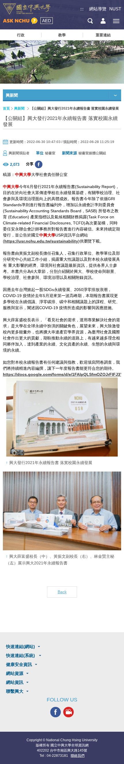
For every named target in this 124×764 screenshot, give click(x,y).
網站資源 (14, 673)
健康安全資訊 (19, 664)
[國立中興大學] (26, 9)
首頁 (6, 108)
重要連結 (103, 35)
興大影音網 (68, 712)
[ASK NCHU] (20, 21)
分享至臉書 (38, 164)
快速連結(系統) (21, 655)
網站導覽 (97, 8)
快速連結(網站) (20, 646)
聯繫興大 (14, 691)
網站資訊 (14, 682)
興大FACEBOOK (55, 712)
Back (62, 592)
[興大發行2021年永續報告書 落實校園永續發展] (62, 417)
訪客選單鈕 (103, 21)
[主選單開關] (116, 21)
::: (82, 8)
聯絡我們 (77, 756)
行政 (21, 35)
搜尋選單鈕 (90, 21)
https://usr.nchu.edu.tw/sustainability (41, 241)
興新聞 (19, 108)
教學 (62, 35)
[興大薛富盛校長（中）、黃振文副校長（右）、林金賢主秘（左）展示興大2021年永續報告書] (62, 511)
